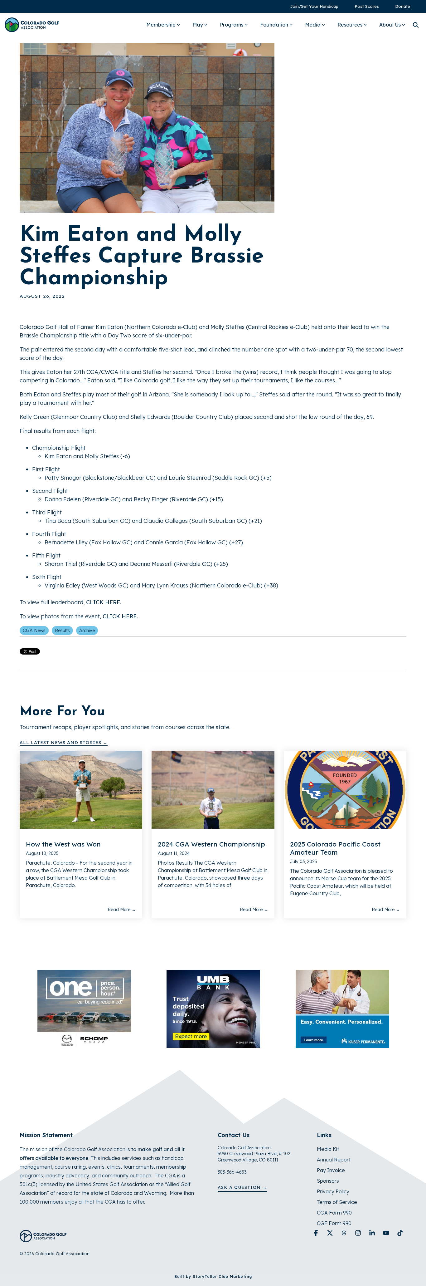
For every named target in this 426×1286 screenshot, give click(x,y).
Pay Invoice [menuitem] (331, 1170)
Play (197, 25)
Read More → (122, 909)
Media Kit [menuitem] (328, 1149)
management (36, 1167)
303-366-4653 (232, 1172)
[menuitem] (311, 6)
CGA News (34, 630)
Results (62, 630)
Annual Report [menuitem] (334, 1159)
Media (313, 25)
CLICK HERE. (103, 602)
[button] (316, 1233)
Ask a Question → (242, 1187)
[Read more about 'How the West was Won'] (81, 790)
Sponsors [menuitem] (328, 1181)
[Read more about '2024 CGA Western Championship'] (213, 790)
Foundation (274, 25)
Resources (349, 25)
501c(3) (28, 1184)
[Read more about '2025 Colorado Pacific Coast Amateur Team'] (345, 790)
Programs (231, 25)
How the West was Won (63, 844)
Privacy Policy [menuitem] (333, 1191)
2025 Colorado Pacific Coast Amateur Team (335, 848)
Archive (87, 630)
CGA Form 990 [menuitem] (334, 1213)
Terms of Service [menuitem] (337, 1202)
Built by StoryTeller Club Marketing (213, 1276)
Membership (161, 25)
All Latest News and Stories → (64, 742)
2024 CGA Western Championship (211, 844)
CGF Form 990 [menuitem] (334, 1223)
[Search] (416, 24)
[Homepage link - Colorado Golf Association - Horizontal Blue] (43, 1238)
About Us (390, 25)
